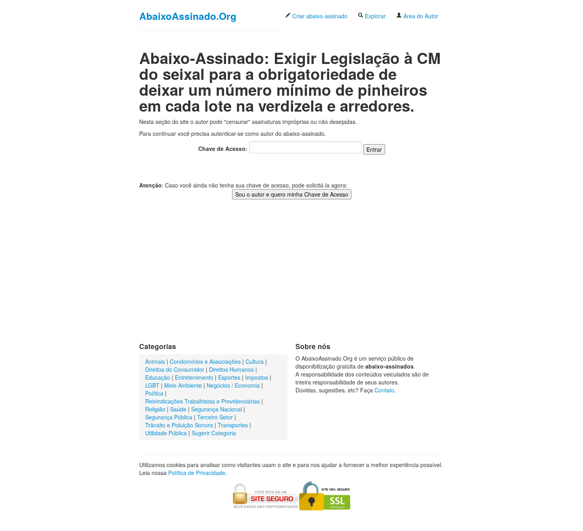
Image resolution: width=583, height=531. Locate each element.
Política (154, 393)
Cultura (254, 361)
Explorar (374, 16)
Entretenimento (194, 377)
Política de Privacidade (196, 473)
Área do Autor (420, 16)
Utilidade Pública (166, 433)
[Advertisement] (291, 278)
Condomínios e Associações (205, 361)
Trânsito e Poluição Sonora (179, 425)
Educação (157, 377)
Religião (155, 409)
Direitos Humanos (231, 369)
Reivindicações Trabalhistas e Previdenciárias (202, 401)
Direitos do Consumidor (174, 369)
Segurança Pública (168, 417)
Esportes (229, 377)
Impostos (256, 377)
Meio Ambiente (183, 385)
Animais (155, 361)
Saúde (178, 409)
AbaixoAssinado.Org (187, 16)
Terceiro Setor (215, 417)
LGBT (152, 385)
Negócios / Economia (233, 385)
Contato (384, 390)
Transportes (233, 425)
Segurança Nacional (216, 409)
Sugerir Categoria (214, 433)
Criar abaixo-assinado (319, 16)
